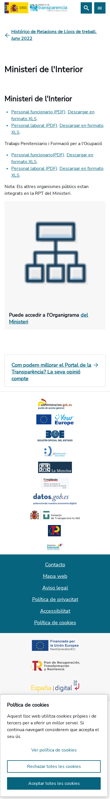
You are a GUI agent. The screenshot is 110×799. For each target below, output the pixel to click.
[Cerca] (86, 8)
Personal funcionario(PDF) (37, 155)
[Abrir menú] (99, 8)
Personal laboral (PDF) (34, 125)
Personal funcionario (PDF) (38, 112)
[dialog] (54, 745)
